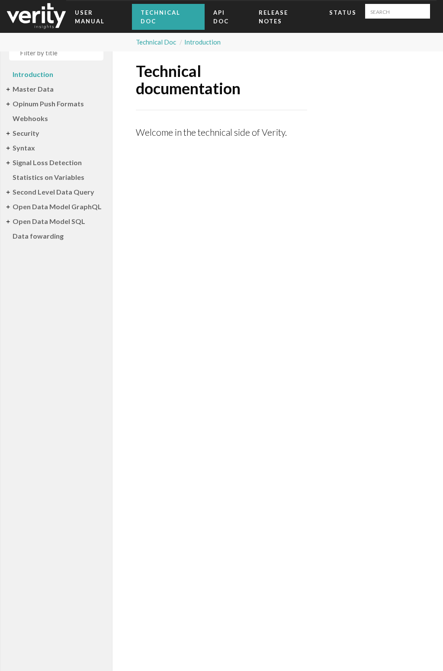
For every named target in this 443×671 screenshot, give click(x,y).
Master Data (33, 89)
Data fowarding (38, 236)
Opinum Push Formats (48, 103)
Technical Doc (160, 17)
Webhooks (30, 118)
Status (342, 12)
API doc (221, 17)
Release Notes (273, 17)
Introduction (202, 42)
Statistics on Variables (48, 177)
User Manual (90, 17)
